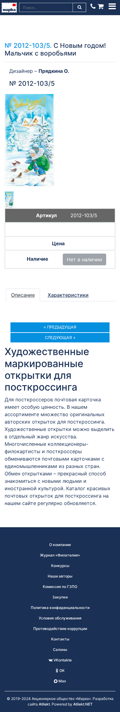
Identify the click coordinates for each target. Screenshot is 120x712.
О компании (60, 544)
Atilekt (44, 704)
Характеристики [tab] (68, 295)
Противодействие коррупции (60, 628)
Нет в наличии (84, 259)
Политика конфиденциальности (60, 607)
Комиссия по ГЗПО (60, 586)
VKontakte (62, 660)
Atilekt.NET (83, 704)
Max (62, 681)
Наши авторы (60, 576)
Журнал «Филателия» (60, 555)
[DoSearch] (79, 7)
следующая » (60, 337)
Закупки (60, 597)
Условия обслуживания (60, 618)
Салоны (60, 649)
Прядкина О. (53, 71)
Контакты (60, 639)
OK (61, 670)
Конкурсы (60, 565)
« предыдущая (60, 327)
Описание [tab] (23, 295)
